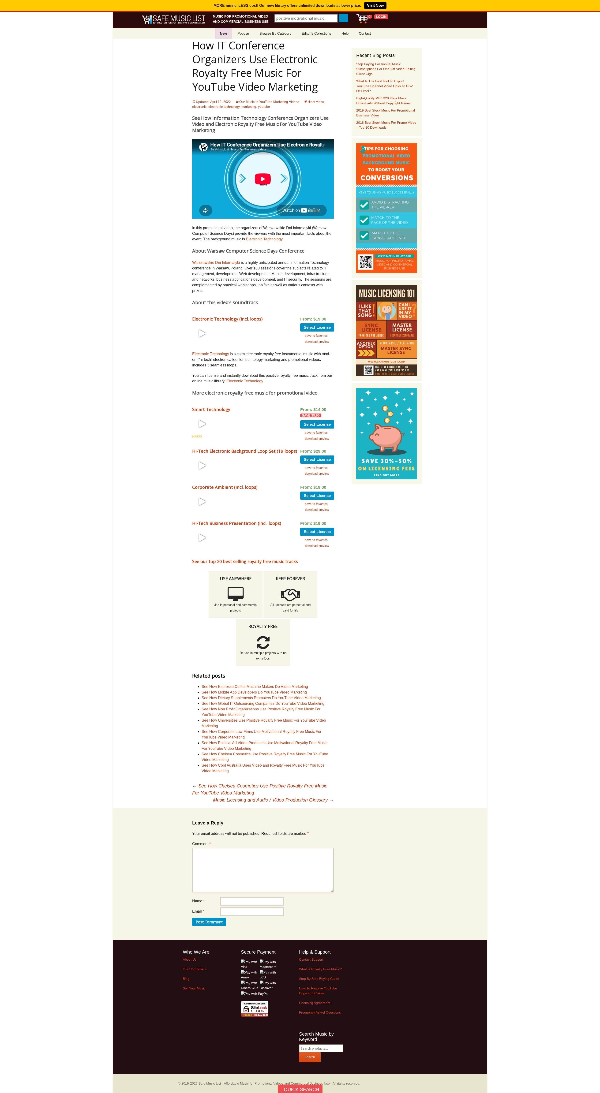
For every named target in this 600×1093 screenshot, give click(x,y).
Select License (317, 327)
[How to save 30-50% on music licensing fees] (386, 433)
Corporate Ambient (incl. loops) (224, 487)
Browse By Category (275, 33)
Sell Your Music (194, 988)
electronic (199, 106)
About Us (189, 959)
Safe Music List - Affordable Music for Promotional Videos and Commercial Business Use (264, 1083)
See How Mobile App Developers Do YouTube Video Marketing (254, 692)
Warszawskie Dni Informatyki (216, 263)
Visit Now (375, 5)
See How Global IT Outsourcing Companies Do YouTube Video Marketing (263, 703)
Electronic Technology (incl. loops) (227, 319)
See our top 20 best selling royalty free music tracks (245, 561)
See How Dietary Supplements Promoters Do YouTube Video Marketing (261, 698)
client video (316, 102)
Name (198, 901)
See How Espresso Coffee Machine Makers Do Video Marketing (255, 687)
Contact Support (311, 959)
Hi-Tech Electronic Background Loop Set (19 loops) (244, 451)
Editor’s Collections (316, 33)
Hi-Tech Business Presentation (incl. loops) (236, 523)
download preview (317, 341)
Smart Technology (211, 409)
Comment (201, 844)
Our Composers (194, 969)
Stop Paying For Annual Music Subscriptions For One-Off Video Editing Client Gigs (386, 69)
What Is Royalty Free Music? (320, 969)
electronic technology (224, 106)
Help (345, 33)
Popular (243, 33)
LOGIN (381, 17)
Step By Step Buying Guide (319, 979)
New (223, 33)
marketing (248, 106)
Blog (186, 979)
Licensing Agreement (314, 1003)
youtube (264, 106)
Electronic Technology (264, 239)
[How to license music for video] (386, 330)
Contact (365, 33)
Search (310, 1057)
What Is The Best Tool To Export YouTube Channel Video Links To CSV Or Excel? (384, 86)
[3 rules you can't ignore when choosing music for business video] (386, 208)
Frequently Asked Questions (320, 1012)
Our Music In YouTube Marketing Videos (269, 102)
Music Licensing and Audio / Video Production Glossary (273, 799)
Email (198, 911)
